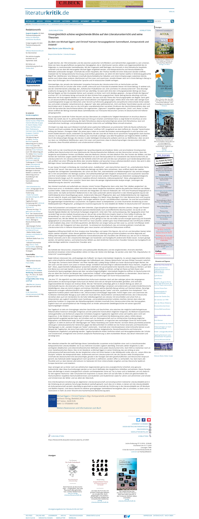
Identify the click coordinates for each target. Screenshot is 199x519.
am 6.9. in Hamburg (166, 202)
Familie (28, 47)
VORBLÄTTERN (145, 30)
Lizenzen (134, 452)
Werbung (72, 518)
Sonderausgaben (32, 115)
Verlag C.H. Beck (164, 64)
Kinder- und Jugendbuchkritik (163, 331)
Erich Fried (29, 146)
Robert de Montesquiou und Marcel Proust (34, 229)
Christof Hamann (79, 396)
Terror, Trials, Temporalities (32, 246)
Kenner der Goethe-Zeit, (162, 296)
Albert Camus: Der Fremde (163, 176)
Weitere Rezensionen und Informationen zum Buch (79, 408)
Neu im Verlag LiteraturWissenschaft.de (72, 494)
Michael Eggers (63, 396)
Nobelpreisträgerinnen (164, 217)
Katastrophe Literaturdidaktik (164, 190)
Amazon (164, 106)
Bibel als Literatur (35, 284)
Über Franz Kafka (164, 213)
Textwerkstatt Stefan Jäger (164, 222)
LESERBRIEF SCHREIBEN (140, 424)
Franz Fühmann (37, 150)
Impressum (147, 516)
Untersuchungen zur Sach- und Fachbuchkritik (162, 327)
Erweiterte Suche (93, 516)
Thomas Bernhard (32, 140)
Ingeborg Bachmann (33, 159)
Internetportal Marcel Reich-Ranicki (33, 165)
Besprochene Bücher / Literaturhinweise (62, 54)
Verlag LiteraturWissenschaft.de (99, 501)
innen (168, 309)
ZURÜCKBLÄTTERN (55, 30)
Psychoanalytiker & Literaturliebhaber (160, 292)
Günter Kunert (31, 121)
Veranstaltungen (46, 518)
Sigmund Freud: (35, 279)
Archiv (40, 21)
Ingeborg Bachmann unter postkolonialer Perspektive (162, 335)
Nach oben (169, 516)
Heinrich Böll (30, 123)
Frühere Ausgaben (39, 24)
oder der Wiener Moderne (162, 303)
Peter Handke (38, 154)
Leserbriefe (52, 516)
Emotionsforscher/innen (162, 306)
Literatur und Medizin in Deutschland (34, 235)
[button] (138, 420)
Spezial (48, 21)
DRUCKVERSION (142, 429)
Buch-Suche (30, 518)
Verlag (171, 11)
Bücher (57, 21)
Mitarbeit (85, 21)
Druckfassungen (76, 516)
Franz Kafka (30, 263)
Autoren (66, 21)
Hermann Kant (31, 131)
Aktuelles (30, 21)
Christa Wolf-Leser (160, 309)
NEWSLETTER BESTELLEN (139, 432)
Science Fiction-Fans (160, 288)
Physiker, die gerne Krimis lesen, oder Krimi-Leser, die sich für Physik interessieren (163, 283)
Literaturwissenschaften (73, 24)
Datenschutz (158, 516)
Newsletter (60, 518)
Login (104, 21)
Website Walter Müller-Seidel (163, 356)
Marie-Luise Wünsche (61, 48)
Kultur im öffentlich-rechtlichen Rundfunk (33, 38)
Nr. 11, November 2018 (55, 24)
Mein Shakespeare (32, 129)
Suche (150, 21)
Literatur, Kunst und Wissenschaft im (34, 270)
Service (75, 21)
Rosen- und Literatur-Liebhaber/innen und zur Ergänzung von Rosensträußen (162, 270)
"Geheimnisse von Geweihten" (163, 183)
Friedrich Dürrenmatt (32, 134)
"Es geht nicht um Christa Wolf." (33, 211)
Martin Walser (33, 125)
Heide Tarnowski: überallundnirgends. (33, 196)
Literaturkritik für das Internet (163, 323)
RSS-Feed (29, 516)
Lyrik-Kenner (158, 275)
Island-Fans (158, 278)
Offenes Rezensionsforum (35, 51)
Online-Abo (30, 68)
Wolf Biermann (35, 127)
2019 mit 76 (30, 207)
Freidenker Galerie (164, 172)
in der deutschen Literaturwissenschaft (33, 293)
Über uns (95, 21)
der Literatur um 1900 (161, 300)
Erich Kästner (158, 320)
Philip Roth (40, 121)
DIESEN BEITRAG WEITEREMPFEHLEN (135, 427)
